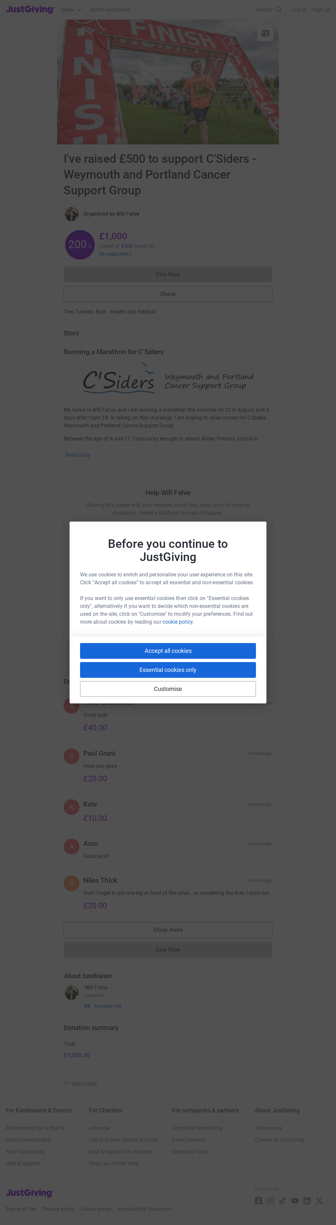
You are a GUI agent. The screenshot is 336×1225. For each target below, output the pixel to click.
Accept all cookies (168, 650)
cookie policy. (178, 622)
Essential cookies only (168, 669)
